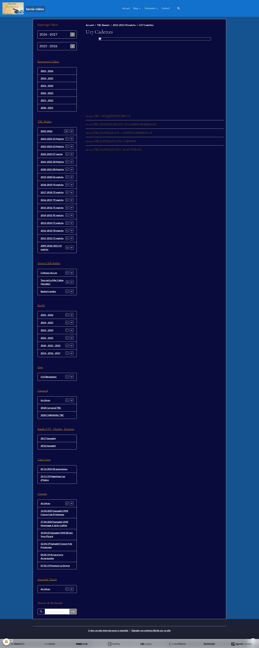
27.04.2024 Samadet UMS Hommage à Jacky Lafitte (54, 523)
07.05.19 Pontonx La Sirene (55, 565)
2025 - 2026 (48, 46)
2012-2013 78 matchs (124, 25)
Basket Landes (48, 291)
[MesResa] (81, 644)
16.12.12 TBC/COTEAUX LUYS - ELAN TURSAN (114, 149)
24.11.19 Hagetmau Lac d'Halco (53, 478)
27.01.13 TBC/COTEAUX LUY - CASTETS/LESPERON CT (119, 133)
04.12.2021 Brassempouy (54, 469)
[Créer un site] (18, 644)
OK (73, 611)
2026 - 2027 (48, 34)
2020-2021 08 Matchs (52, 169)
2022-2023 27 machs (52, 154)
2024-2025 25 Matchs (52, 138)
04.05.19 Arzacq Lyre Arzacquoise (52, 556)
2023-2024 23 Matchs (52, 146)
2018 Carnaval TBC (51, 407)
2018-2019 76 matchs (52, 184)
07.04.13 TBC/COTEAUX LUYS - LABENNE (111, 141)
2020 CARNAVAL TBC (52, 415)
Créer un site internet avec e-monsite (108, 630)
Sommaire (150, 8)
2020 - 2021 (47, 107)
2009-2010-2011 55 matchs (51, 247)
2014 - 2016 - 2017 (50, 353)
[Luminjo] (209, 644)
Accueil (126, 8)
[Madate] (50, 644)
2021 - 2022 (47, 100)
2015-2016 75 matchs (52, 207)
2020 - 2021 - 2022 (50, 345)
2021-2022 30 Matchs (52, 161)
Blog (136, 8)
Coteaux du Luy (49, 272)
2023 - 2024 (47, 85)
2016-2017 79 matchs (52, 199)
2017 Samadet (48, 438)
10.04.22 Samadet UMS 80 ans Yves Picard (57, 534)
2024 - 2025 (47, 78)
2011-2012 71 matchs (52, 238)
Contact (166, 8)
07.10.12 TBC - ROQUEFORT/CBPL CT (108, 116)
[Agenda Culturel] (241, 644)
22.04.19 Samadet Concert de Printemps (56, 545)
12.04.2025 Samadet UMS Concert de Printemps (54, 512)
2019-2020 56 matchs (52, 177)
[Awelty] (113, 644)
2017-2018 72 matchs (52, 192)
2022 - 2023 (47, 93)
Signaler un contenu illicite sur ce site (151, 630)
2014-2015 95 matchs (52, 215)
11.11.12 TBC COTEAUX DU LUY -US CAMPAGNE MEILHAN (121, 124)
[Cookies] (6, 641)
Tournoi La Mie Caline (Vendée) (52, 282)
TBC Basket (103, 25)
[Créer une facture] (145, 644)
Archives (45, 400)
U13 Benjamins (49, 376)
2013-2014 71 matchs (52, 222)
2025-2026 (46, 131)
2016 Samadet (48, 445)
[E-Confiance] (177, 644)
